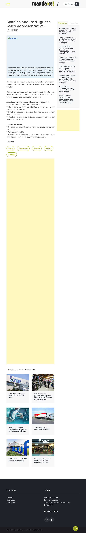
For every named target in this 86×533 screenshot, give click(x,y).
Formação (11, 503)
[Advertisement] (30, 261)
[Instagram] (58, 2)
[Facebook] (57, 5)
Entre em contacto (51, 500)
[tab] (62, 23)
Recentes (74, 23)
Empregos (23, 148)
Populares (62, 23)
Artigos (9, 497)
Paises (48, 148)
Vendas (11, 155)
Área (10, 148)
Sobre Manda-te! (51, 497)
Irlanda (37, 148)
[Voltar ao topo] (75, 528)
